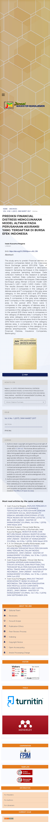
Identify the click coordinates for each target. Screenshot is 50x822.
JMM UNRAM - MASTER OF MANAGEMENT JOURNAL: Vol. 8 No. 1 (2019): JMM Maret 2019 (26, 522)
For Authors (8, 800)
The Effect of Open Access (23, 491)
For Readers (8, 795)
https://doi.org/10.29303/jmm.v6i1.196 (23, 251)
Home (5, 209)
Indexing (12, 637)
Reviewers (13, 616)
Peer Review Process (17, 632)
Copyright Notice (16, 642)
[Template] (25, 780)
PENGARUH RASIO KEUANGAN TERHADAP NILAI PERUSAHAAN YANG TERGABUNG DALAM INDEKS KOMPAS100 (27, 549)
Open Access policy (17, 647)
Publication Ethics (16, 626)
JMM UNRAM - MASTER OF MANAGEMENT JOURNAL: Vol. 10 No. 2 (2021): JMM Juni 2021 (27, 574)
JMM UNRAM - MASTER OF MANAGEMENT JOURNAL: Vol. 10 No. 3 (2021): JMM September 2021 (27, 555)
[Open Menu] (3, 94)
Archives (13, 209)
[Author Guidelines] (25, 772)
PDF (26, 375)
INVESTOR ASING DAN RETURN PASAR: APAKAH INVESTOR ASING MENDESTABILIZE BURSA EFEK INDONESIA (27, 534)
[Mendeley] (25, 725)
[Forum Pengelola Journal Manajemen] (25, 754)
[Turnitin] (25, 701)
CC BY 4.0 (19, 448)
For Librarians (9, 805)
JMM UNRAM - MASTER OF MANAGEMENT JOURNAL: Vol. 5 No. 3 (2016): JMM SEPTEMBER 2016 (27, 592)
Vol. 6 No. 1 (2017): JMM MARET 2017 (17, 211)
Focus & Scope (15, 621)
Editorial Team (14, 610)
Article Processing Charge (19, 653)
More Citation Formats (14, 402)
